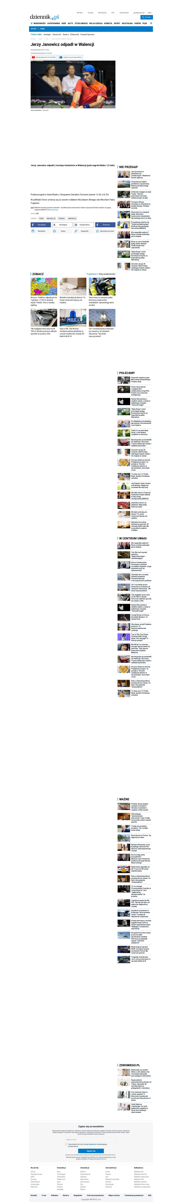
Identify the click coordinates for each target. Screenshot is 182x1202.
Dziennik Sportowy (87, 35)
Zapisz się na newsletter (72, 57)
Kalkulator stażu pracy (141, 1177)
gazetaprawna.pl (139, 13)
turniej (61, 219)
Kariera (66, 1195)
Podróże (60, 1187)
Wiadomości (61, 1179)
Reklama (54, 1195)
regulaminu (92, 1144)
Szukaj (148, 17)
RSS (149, 1195)
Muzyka (83, 1187)
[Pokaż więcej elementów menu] (151, 23)
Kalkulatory (138, 1168)
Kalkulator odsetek (140, 1182)
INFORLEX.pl (102, 13)
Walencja (51, 219)
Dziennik (33, 39)
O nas (44, 1195)
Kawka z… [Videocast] (71, 35)
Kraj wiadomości (107, 274)
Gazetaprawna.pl (36, 1174)
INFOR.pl (80, 13)
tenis (41, 219)
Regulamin (78, 1195)
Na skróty (34, 1168)
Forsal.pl (33, 1179)
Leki (107, 1177)
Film (81, 1184)
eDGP (32, 1177)
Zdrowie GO (56, 35)
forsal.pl (90, 13)
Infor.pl (33, 1171)
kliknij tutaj (103, 1159)
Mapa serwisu (114, 1195)
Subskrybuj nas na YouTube (46, 57)
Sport (34, 29)
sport (40, 39)
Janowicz (72, 219)
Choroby (108, 1182)
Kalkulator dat (138, 1171)
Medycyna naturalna (112, 1179)
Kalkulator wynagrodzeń (142, 1187)
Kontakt (34, 1195)
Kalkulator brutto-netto (141, 1184)
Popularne (92, 274)
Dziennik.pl (61, 1168)
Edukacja (83, 1177)
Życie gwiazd (84, 1182)
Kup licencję (54, 210)
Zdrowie (60, 1184)
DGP (113, 13)
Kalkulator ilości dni (140, 1174)
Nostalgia (47, 35)
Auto (58, 1171)
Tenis (42, 29)
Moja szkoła (84, 1179)
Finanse (108, 1174)
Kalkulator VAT (139, 1179)
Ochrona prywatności (95, 1195)
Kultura (82, 1189)
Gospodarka (61, 1177)
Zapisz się (91, 1151)
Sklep (149, 13)
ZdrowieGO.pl (124, 13)
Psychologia (110, 1184)
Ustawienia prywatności (134, 1195)
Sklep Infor (34, 1187)
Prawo (108, 1171)
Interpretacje (35, 1184)
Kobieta (83, 1171)
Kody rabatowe (85, 1174)
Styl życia (109, 1187)
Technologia (61, 1174)
